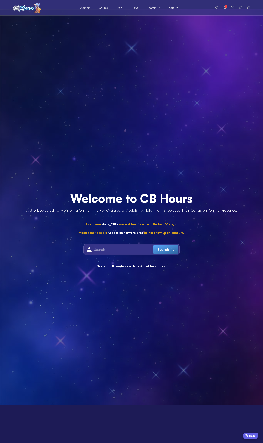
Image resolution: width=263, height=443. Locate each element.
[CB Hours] (27, 8)
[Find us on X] (232, 7)
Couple (103, 8)
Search (151, 8)
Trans (134, 8)
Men (119, 8)
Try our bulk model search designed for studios (131, 266)
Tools (170, 8)
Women (85, 8)
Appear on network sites (125, 233)
